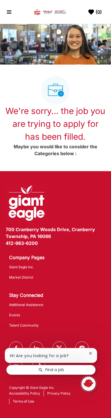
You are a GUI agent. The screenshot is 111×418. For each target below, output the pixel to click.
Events (14, 315)
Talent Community (24, 325)
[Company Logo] (50, 11)
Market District (21, 277)
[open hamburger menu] (9, 12)
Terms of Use (23, 401)
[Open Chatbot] (88, 383)
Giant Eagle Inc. (21, 267)
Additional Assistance (26, 305)
